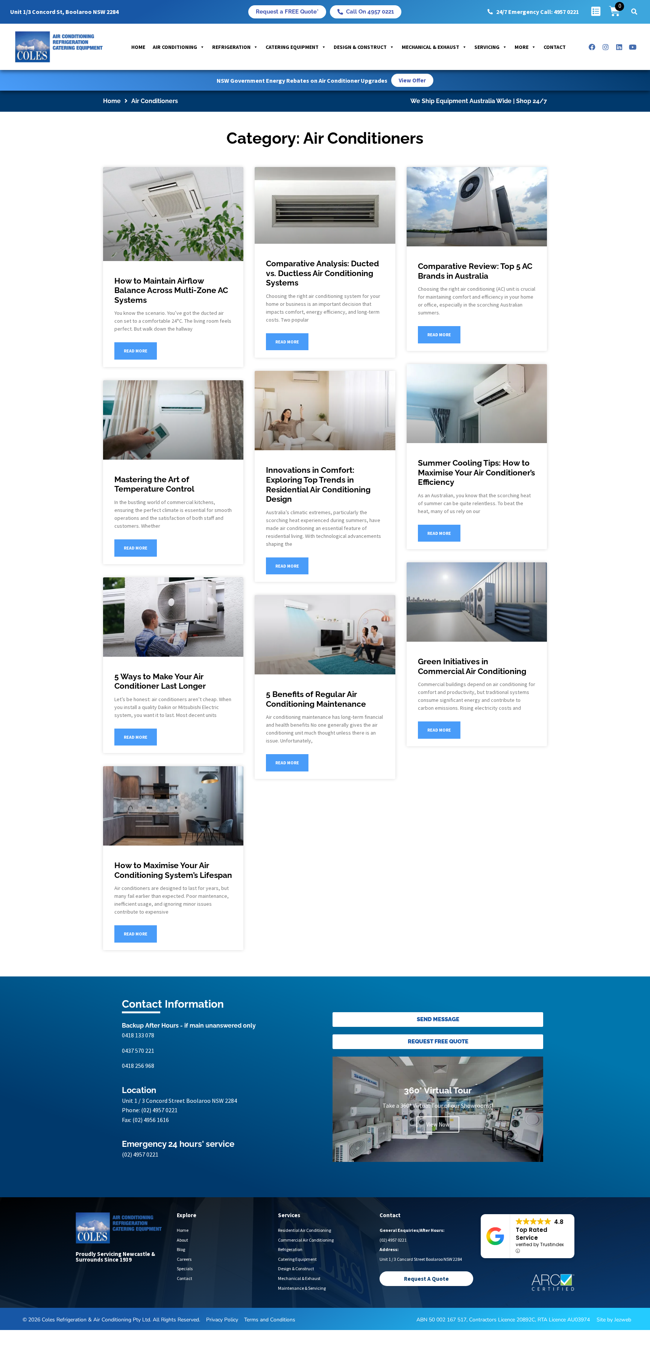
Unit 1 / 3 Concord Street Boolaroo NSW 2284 (179, 1100)
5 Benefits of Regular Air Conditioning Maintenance (316, 699)
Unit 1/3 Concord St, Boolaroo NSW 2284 (64, 11)
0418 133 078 (138, 1035)
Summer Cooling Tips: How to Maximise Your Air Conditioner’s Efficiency (476, 472)
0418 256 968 (138, 1065)
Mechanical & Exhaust (430, 47)
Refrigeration (231, 47)
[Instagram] (605, 47)
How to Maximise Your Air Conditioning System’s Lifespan (173, 870)
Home (138, 47)
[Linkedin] (619, 47)
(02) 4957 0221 (159, 1110)
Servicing (487, 47)
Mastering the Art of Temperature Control (154, 484)
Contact (555, 47)
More (522, 47)
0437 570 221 (138, 1050)
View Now (438, 1124)
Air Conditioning (175, 47)
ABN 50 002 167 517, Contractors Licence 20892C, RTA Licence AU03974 (503, 1319)
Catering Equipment (292, 47)
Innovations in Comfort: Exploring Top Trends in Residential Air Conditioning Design (318, 484)
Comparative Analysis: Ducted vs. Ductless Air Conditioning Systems (322, 273)
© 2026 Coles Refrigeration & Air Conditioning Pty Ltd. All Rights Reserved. (111, 1319)
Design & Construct (360, 47)
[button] (634, 11)
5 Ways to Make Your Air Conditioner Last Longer (160, 681)
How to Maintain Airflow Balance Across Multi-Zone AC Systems (171, 290)
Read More (135, 351)
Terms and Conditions (269, 1319)
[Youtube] (632, 47)
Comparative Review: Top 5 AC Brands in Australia (475, 271)
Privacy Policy (222, 1319)
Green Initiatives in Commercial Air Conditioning (472, 666)
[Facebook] (592, 47)
